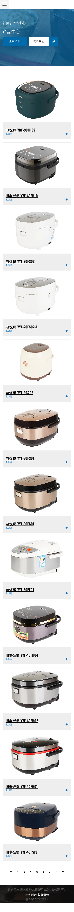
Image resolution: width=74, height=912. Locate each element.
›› (63, 872)
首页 (6, 23)
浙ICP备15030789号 (37, 899)
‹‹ (11, 872)
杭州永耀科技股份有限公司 (34, 889)
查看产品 (14, 41)
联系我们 (39, 41)
